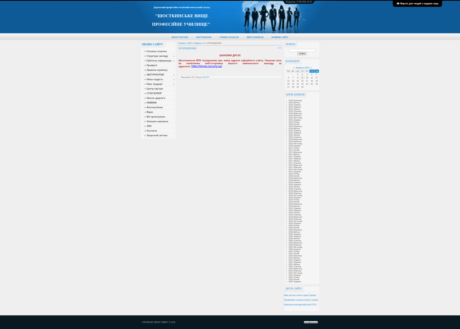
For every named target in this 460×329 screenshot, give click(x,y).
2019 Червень (295, 210)
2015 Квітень (294, 103)
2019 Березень (295, 204)
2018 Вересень (295, 191)
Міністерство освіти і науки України (300, 295)
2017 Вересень (295, 165)
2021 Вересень (295, 269)
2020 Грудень (295, 249)
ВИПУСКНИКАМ (255, 37)
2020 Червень (295, 236)
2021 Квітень (294, 258)
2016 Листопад (295, 143)
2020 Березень (295, 230)
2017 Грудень (295, 172)
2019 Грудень (295, 223)
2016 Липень (294, 135)
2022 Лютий (294, 279)
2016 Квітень (294, 128)
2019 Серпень (295, 215)
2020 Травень (295, 234)
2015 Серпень (295, 111)
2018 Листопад (295, 195)
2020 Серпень (295, 241)
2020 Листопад (295, 247)
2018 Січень (294, 174)
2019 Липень (294, 212)
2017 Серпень (295, 163)
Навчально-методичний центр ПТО (300, 304)
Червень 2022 (302, 67)
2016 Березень (295, 126)
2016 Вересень (295, 139)
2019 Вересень (295, 217)
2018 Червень (295, 184)
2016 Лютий (294, 124)
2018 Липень (294, 187)
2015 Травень (295, 105)
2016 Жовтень (295, 141)
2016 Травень (295, 131)
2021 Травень (295, 260)
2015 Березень (295, 100)
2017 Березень (295, 152)
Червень (198, 43)
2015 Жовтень (295, 115)
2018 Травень (295, 182)
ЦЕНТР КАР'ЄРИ (180, 37)
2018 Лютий (294, 176)
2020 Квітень (294, 232)
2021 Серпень (295, 266)
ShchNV (206, 77)
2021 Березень (295, 256)
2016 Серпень (295, 137)
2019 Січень (294, 200)
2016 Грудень (295, 146)
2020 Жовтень (295, 245)
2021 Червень (295, 262)
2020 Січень (294, 225)
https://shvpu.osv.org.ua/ (206, 66)
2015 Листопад (295, 118)
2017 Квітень (294, 154)
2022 (189, 43)
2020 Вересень (295, 243)
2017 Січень (294, 148)
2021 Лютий (294, 253)
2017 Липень (294, 161)
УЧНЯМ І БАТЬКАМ (229, 37)
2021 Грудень (295, 275)
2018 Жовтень (295, 193)
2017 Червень (295, 159)
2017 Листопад (295, 169)
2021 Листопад (295, 273)
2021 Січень (294, 251)
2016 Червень (295, 133)
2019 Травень (295, 208)
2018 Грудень (295, 197)
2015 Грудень (295, 120)
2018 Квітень (294, 180)
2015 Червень (295, 107)
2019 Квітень (294, 206)
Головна (181, 43)
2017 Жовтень (295, 167)
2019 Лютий (294, 202)
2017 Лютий (294, 150)
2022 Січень (294, 277)
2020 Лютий (294, 228)
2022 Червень (295, 281)
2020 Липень (294, 238)
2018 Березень (295, 178)
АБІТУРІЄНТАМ (203, 37)
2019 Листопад (295, 221)
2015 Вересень (295, 113)
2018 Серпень (295, 189)
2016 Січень (294, 122)
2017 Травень (295, 156)
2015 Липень (294, 109)
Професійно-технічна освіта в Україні (301, 300)
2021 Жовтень (295, 271)
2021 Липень (294, 264)
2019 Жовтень (295, 219)
